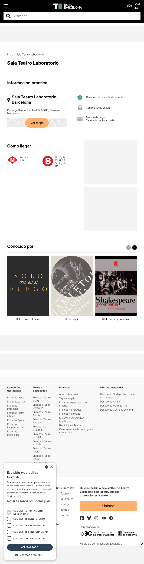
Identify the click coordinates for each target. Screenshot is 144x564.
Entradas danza (16, 401)
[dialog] (30, 511)
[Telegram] (111, 518)
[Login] (129, 6)
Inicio (10, 54)
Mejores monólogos (70, 409)
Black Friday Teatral (70, 425)
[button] (30, 503)
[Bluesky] (89, 518)
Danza (64, 515)
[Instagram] (96, 518)
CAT (137, 4)
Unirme (108, 506)
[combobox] (75, 16)
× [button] (51, 466)
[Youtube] (104, 518)
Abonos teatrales (68, 394)
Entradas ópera (15, 420)
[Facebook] (82, 518)
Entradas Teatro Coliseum (42, 406)
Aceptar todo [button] (29, 547)
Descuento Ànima (110, 401)
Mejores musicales (69, 413)
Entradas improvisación (15, 426)
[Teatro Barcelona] (67, 6)
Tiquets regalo (67, 398)
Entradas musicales (12, 407)
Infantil (64, 510)
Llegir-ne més (14, 496)
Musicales (66, 499)
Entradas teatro (15, 397)
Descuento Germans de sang (116, 409)
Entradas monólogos (13, 433)
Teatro (64, 493)
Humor (64, 504)
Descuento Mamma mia (113, 405)
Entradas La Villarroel (39, 428)
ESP (137, 8)
